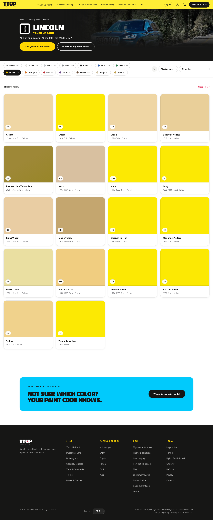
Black (87, 65)
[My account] (177, 5)
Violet (66, 72)
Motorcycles (72, 458)
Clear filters (204, 86)
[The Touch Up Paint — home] (9, 4)
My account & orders (142, 447)
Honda (103, 464)
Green (123, 65)
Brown (85, 72)
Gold (121, 72)
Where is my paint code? (75, 46)
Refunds (170, 469)
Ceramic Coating (65, 4)
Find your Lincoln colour (37, 46)
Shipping (170, 464)
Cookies (170, 480)
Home (22, 19)
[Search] (154, 69)
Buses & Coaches (74, 480)
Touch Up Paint (45, 4)
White (33, 65)
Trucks (69, 475)
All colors (12, 65)
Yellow (14, 72)
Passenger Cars (73, 452)
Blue (105, 65)
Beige (104, 72)
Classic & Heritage (74, 464)
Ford (102, 469)
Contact (137, 491)
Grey (69, 65)
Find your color (199, 4)
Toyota (103, 458)
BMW (102, 452)
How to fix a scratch (142, 464)
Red (49, 72)
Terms (169, 452)
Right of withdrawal (175, 458)
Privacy (169, 475)
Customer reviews (126, 4)
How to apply (107, 4)
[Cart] (185, 5)
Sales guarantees (141, 486)
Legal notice (172, 447)
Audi (102, 475)
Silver (51, 65)
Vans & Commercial (75, 469)
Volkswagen (105, 447)
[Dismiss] (12, 514)
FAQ (141, 4)
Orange (32, 72)
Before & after (140, 480)
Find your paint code (87, 4)
